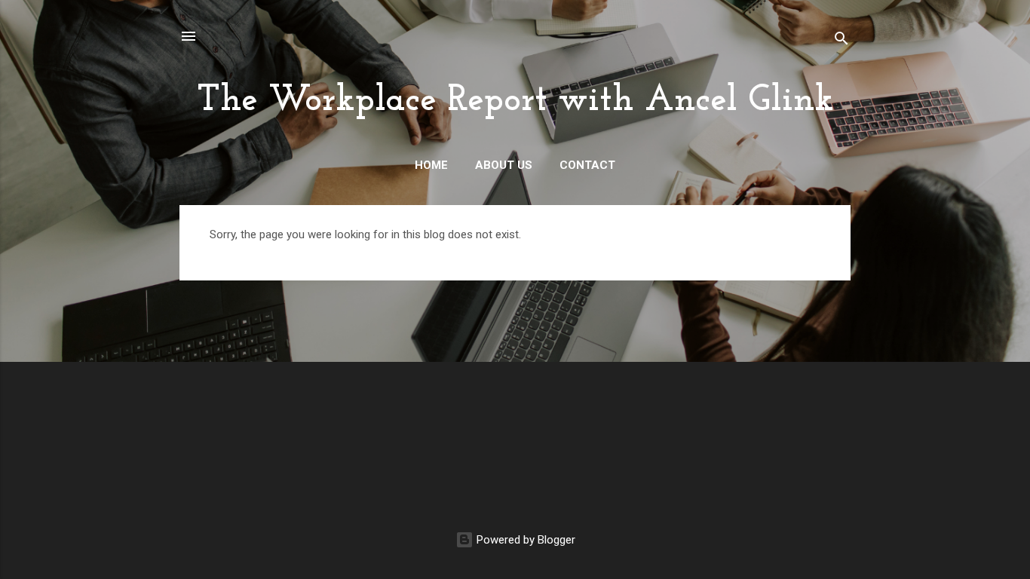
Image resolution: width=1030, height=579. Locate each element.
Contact (587, 165)
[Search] (841, 41)
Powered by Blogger (524, 540)
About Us (503, 165)
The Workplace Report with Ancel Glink (515, 101)
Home (431, 165)
